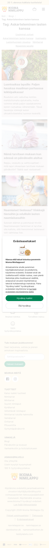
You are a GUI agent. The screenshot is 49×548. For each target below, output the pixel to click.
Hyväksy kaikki (24, 298)
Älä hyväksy (24, 305)
